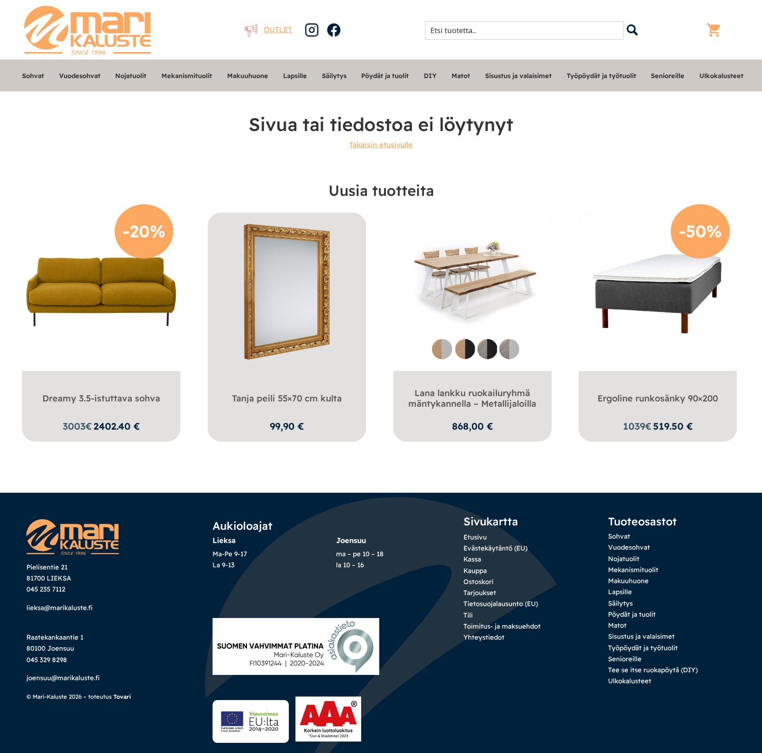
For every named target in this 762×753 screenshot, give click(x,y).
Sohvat (33, 75)
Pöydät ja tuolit (385, 75)
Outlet (278, 29)
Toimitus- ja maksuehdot (502, 626)
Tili (468, 615)
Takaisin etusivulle (381, 144)
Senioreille (667, 75)
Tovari (122, 696)
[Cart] (716, 30)
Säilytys (334, 75)
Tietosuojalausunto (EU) (500, 603)
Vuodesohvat (80, 75)
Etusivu (475, 537)
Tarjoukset (479, 592)
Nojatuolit (130, 75)
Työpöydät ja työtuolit (601, 75)
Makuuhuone (247, 75)
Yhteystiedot (483, 637)
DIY (430, 75)
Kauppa (475, 570)
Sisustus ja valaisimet (518, 75)
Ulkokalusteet (721, 75)
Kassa (472, 559)
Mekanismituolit (186, 75)
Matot (461, 75)
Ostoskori (478, 581)
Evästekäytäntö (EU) (495, 548)
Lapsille (295, 75)
